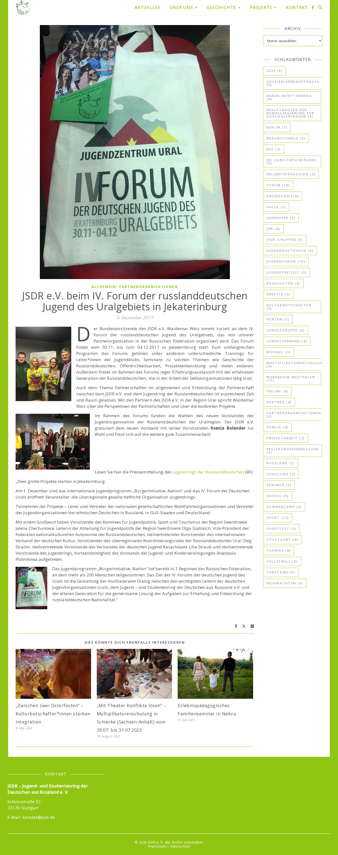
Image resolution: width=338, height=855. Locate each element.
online (277, 391)
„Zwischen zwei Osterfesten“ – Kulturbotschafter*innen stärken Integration (53, 713)
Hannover (280, 218)
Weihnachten (284, 583)
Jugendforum (285, 261)
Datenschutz (180, 846)
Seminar (278, 485)
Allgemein (104, 286)
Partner (278, 402)
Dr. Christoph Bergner (291, 161)
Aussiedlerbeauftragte (292, 83)
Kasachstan (283, 283)
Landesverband (286, 341)
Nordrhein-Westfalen (290, 378)
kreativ (278, 294)
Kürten (277, 319)
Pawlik (277, 427)
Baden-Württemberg (289, 97)
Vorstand (280, 572)
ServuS (277, 496)
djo (273, 149)
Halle (276, 207)
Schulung (280, 474)
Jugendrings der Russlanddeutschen (208, 472)
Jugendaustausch (290, 250)
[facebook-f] (313, 7)
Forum (278, 185)
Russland (280, 463)
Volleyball (282, 561)
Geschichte (221, 7)
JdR (273, 228)
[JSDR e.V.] (22, 7)
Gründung (282, 196)
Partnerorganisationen (148, 286)
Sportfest (281, 528)
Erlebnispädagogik (290, 174)
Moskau (278, 352)
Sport (277, 517)
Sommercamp (284, 507)
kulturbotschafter (288, 307)
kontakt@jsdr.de (39, 817)
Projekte (261, 7)
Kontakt (297, 7)
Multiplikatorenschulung (296, 364)
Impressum (157, 846)
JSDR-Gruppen (284, 239)
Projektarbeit (285, 438)
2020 (274, 70)
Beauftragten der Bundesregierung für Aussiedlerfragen (290, 113)
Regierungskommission (292, 450)
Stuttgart (282, 539)
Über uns (181, 7)
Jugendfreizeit (286, 272)
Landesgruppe (285, 330)
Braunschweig (285, 138)
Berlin (276, 127)
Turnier (278, 550)
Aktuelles (148, 7)
